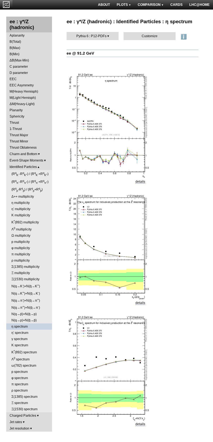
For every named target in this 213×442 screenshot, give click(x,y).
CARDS (176, 4)
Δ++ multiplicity (22, 196)
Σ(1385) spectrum (24, 396)
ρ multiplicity (20, 260)
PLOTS (122, 4)
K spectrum (19, 345)
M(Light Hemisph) (23, 97)
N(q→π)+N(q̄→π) (25, 300)
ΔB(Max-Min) (19, 60)
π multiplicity (20, 254)
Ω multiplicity (20, 235)
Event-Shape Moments (26, 160)
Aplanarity (17, 35)
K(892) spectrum (24, 352)
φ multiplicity (20, 248)
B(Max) (15, 48)
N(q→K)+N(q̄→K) (25, 286)
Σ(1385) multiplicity (25, 266)
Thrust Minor (19, 141)
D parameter (19, 73)
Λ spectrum (20, 359)
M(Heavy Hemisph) (24, 91)
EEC (13, 79)
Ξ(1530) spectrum (24, 409)
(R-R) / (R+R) (29, 174)
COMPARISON (149, 4)
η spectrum (19, 326)
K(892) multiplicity (25, 222)
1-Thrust (16, 129)
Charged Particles (23, 415)
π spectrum (19, 384)
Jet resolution (19, 428)
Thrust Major (19, 135)
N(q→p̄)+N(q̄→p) (24, 314)
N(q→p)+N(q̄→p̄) (24, 320)
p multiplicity (20, 242)
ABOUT (104, 4)
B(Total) (15, 41)
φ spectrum (19, 378)
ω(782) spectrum (23, 365)
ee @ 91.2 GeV (80, 53)
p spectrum (19, 371)
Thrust (14, 122)
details (140, 181)
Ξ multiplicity (20, 273)
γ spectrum (19, 339)
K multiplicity (20, 215)
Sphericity (17, 116)
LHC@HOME (199, 4)
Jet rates (16, 422)
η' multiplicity (20, 209)
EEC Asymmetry (22, 85)
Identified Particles (23, 167)
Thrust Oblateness (23, 147)
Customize (149, 36)
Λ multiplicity (21, 229)
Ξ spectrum (19, 403)
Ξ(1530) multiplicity (25, 279)
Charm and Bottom (23, 154)
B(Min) (14, 54)
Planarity (16, 110)
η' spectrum (19, 332)
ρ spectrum (19, 390)
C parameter (19, 66)
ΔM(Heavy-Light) (22, 104)
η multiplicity (20, 202)
